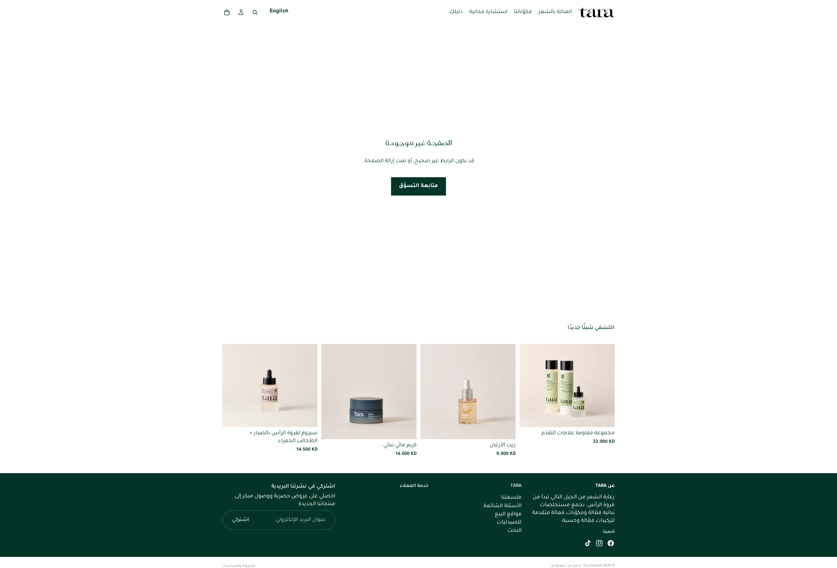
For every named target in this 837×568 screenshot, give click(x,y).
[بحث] (255, 12)
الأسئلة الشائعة (502, 506)
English (279, 12)
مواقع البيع (508, 514)
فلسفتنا (511, 498)
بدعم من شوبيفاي (566, 566)
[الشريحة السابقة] (605, 385)
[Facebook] (611, 543)
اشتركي (240, 520)
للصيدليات (509, 522)
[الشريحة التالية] (529, 385)
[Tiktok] (588, 543)
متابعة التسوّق (418, 186)
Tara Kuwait (592, 566)
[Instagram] (599, 543)
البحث (514, 531)
